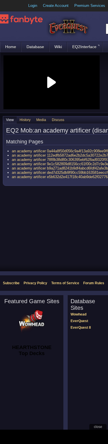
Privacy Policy (35, 283)
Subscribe (11, 283)
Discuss (58, 120)
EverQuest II (81, 328)
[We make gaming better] (18, 5)
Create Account (56, 5)
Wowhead (78, 314)
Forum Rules (93, 283)
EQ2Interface (84, 46)
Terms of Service (65, 283)
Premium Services (89, 5)
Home (10, 46)
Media (41, 120)
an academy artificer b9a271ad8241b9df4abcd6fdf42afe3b (60, 168)
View (10, 120)
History (25, 120)
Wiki (58, 46)
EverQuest (79, 321)
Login (32, 5)
